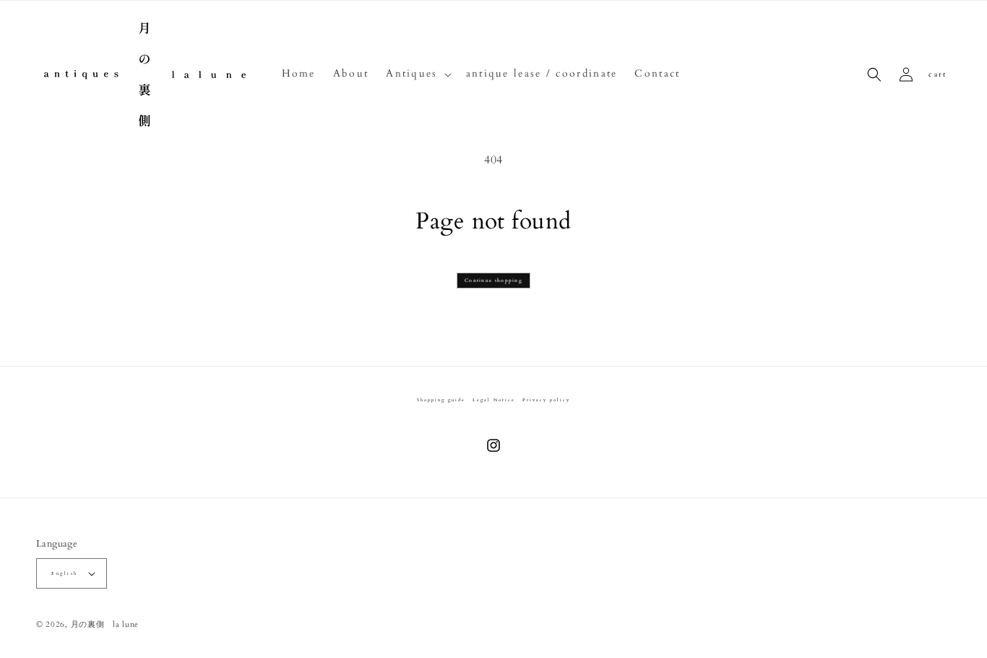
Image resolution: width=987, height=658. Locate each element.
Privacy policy (546, 400)
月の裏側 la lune (105, 624)
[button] (417, 74)
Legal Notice (494, 400)
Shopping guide (441, 400)
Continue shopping (493, 280)
